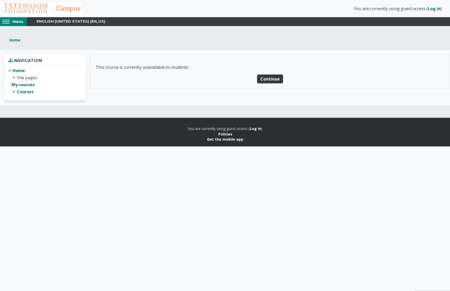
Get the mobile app (225, 139)
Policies (225, 134)
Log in (434, 8)
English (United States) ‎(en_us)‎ (70, 21)
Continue (270, 79)
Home (14, 40)
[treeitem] (45, 81)
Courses (25, 92)
